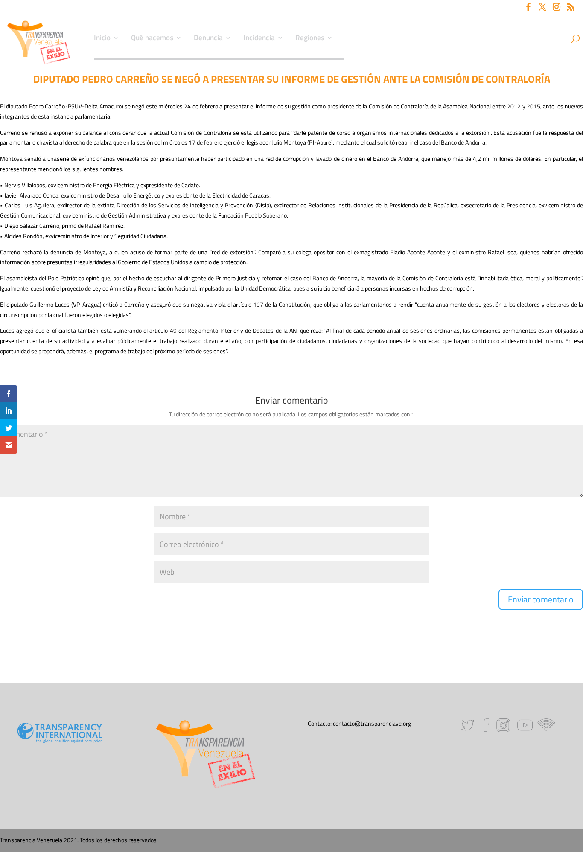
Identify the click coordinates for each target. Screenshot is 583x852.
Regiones (309, 39)
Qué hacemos (152, 39)
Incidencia (259, 39)
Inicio (102, 39)
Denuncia (208, 39)
